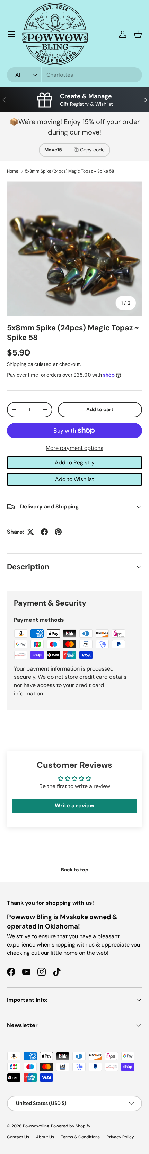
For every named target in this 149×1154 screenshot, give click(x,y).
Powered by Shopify (70, 1126)
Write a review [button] (74, 805)
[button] (138, 34)
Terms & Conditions (80, 1137)
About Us (45, 1137)
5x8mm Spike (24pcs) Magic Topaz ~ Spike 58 (69, 171)
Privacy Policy (120, 1137)
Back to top (74, 870)
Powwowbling (36, 1126)
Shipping (16, 364)
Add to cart (99, 409)
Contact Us (18, 1137)
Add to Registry (75, 462)
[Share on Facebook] (44, 532)
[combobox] (74, 74)
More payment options (74, 448)
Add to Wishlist (74, 479)
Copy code (92, 150)
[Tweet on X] (30, 532)
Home (12, 171)
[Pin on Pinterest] (58, 532)
